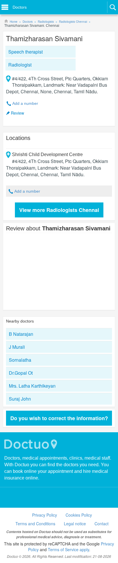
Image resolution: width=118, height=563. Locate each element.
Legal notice (75, 523)
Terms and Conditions (35, 523)
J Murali (17, 347)
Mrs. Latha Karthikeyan (32, 385)
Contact (102, 523)
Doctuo (31, 444)
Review (17, 113)
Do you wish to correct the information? (59, 418)
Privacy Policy (44, 515)
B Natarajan (21, 334)
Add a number (25, 103)
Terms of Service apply (68, 549)
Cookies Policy (79, 515)
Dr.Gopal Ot (21, 372)
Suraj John (20, 398)
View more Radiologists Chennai (59, 210)
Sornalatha (20, 360)
